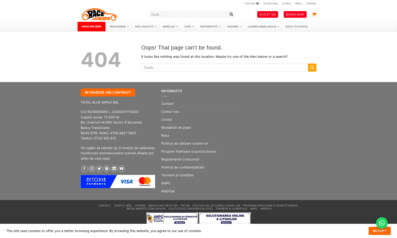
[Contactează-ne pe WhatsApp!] (382, 223)
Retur (298, 3)
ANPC (166, 183)
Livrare (286, 3)
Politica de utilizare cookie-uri (184, 143)
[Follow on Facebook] (84, 168)
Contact (311, 3)
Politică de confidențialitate (182, 167)
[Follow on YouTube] (121, 168)
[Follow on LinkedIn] (114, 168)
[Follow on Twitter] (99, 168)
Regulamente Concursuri (180, 159)
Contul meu (270, 3)
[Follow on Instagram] (91, 168)
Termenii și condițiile (177, 175)
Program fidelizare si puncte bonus (188, 151)
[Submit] (231, 14)
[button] (314, 14)
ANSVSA (168, 191)
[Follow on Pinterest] (106, 168)
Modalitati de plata (176, 127)
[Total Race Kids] (112, 14)
